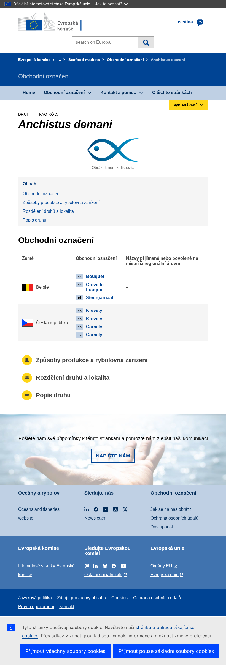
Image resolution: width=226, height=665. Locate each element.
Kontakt (66, 606)
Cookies (119, 597)
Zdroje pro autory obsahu (81, 597)
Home (29, 92)
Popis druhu (34, 220)
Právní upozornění (36, 606)
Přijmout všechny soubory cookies (65, 651)
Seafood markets (84, 59)
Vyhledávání (146, 42)
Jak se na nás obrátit (170, 509)
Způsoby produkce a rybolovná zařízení (61, 202)
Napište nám (113, 456)
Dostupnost (161, 527)
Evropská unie (164, 574)
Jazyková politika (35, 597)
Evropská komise (34, 59)
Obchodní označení (125, 59)
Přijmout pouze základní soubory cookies (166, 651)
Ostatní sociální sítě (103, 574)
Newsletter (94, 518)
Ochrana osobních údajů (174, 518)
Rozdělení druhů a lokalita (48, 211)
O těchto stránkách (172, 92)
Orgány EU (161, 566)
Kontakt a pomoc (118, 92)
